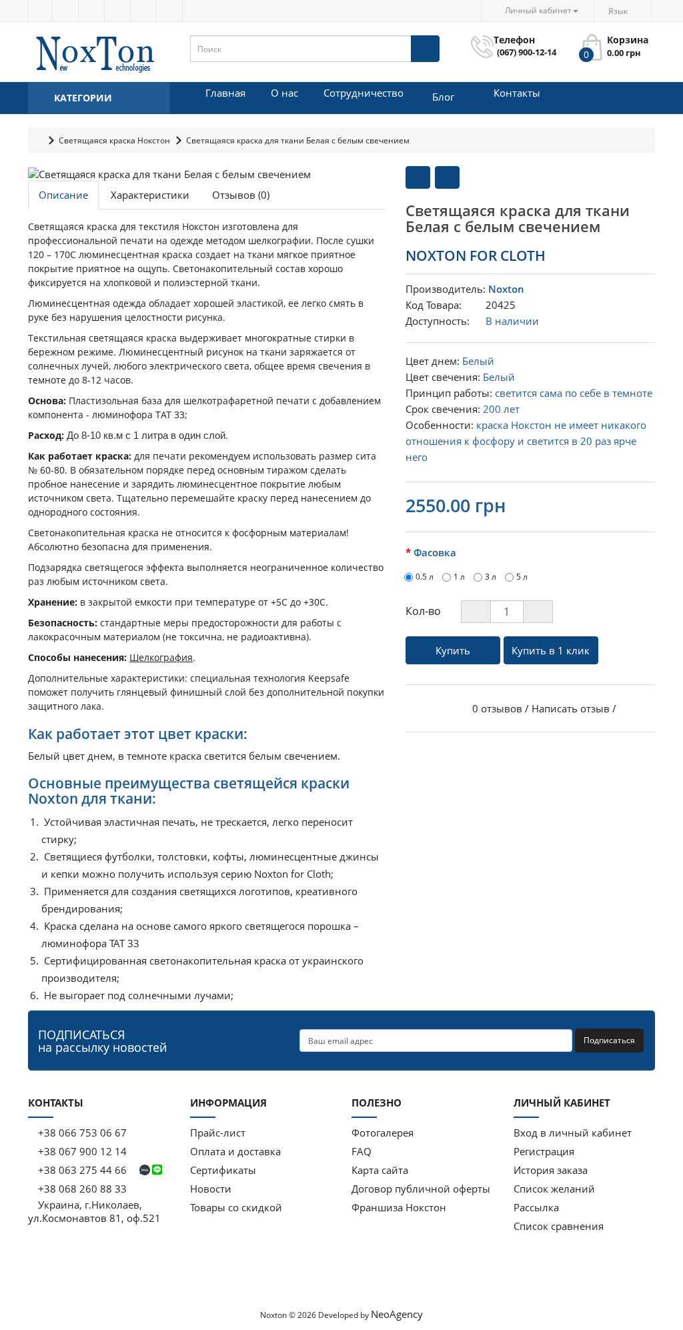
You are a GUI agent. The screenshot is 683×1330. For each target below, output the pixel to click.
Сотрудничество (363, 92)
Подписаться (609, 1040)
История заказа (551, 1170)
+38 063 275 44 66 (82, 1170)
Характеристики (150, 194)
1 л (459, 576)
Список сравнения (559, 1226)
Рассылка (536, 1207)
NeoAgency (397, 1314)
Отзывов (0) (240, 194)
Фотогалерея (383, 1132)
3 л (490, 576)
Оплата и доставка (235, 1151)
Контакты (517, 92)
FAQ (362, 1151)
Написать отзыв (571, 708)
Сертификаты (223, 1170)
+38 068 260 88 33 (81, 1188)
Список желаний (554, 1188)
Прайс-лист (217, 1132)
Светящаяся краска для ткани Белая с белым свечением (298, 140)
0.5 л (425, 576)
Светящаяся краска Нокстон (114, 140)
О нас (284, 92)
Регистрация (544, 1151)
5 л (522, 576)
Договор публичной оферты (421, 1188)
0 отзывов (497, 708)
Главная (225, 92)
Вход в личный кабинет (573, 1132)
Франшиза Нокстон (399, 1207)
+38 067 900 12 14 (81, 1151)
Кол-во (423, 611)
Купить (453, 650)
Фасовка (435, 552)
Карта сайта (380, 1170)
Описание (63, 194)
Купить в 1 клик (551, 650)
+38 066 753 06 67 (82, 1132)
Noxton (506, 288)
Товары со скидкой (236, 1207)
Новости (210, 1188)
